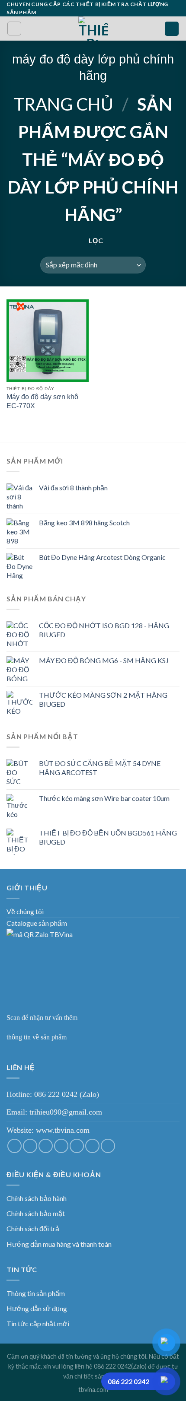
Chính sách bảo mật (35, 1213)
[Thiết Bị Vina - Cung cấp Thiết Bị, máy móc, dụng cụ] (93, 28)
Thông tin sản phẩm (35, 1293)
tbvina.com (93, 1389)
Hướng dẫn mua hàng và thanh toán (59, 1244)
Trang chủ (63, 104)
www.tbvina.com (63, 1130)
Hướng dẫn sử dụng (36, 1308)
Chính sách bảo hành (36, 1198)
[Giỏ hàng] (172, 29)
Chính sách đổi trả (32, 1228)
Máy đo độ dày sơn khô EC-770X (42, 401)
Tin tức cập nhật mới (37, 1323)
